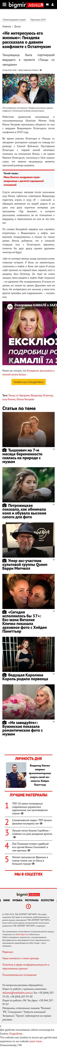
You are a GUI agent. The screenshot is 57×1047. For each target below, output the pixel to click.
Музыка (17, 900)
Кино (6, 900)
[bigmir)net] (18, 4)
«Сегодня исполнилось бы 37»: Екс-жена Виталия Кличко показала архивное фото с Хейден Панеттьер (24, 621)
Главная (6, 26)
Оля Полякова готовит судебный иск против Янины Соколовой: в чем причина (30, 847)
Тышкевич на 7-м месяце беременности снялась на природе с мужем (22, 455)
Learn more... (36, 1041)
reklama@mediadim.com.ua (17, 992)
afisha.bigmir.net (22, 934)
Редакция (7, 951)
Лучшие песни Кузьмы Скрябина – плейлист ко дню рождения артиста (32, 832)
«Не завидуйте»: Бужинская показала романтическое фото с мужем (22, 728)
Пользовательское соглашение (19, 974)
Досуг (17, 26)
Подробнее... (16, 1033)
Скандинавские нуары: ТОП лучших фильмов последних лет (32, 822)
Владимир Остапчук (42, 395)
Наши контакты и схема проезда (20, 958)
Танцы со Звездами (19, 395)
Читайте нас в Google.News (28, 382)
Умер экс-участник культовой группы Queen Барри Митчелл (24, 564)
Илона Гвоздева (25, 399)
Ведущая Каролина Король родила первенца (25, 676)
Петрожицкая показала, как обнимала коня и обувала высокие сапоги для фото (24, 511)
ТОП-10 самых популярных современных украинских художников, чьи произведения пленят (30, 808)
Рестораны (31, 900)
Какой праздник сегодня (14, 19)
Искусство (47, 900)
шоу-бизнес (9, 399)
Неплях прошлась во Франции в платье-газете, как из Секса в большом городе (30, 860)
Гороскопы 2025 (38, 19)
